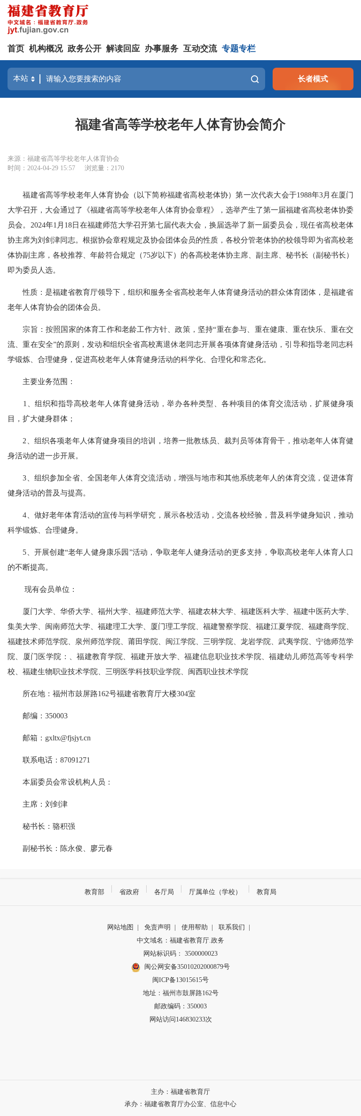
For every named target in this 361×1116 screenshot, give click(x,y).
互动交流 (200, 48)
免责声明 (157, 927)
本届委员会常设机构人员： (60, 782)
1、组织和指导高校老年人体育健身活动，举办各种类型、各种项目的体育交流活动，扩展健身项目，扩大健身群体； (180, 411)
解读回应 (123, 48)
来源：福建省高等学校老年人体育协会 (63, 158)
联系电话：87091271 (49, 760)
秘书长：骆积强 (41, 826)
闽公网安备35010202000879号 (187, 966)
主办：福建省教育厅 (180, 1091)
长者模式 (313, 79)
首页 (16, 48)
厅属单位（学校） (215, 892)
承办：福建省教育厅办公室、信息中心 (180, 1104)
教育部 (94, 892)
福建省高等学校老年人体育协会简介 (180, 124)
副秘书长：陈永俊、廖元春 (60, 848)
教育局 (266, 892)
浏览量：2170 (104, 168)
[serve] (50, 20)
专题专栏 (239, 48)
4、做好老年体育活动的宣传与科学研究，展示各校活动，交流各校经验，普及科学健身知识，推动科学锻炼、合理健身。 (180, 522)
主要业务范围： (41, 381)
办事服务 (162, 48)
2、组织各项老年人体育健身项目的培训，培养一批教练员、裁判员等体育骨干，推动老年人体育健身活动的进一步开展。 (180, 448)
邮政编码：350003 (180, 1006)
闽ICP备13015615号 (180, 979)
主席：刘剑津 (38, 804)
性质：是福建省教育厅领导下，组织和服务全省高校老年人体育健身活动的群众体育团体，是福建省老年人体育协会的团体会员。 (180, 299)
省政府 (129, 892)
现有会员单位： (42, 589)
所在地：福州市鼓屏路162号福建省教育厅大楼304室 (102, 694)
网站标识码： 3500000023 (180, 953)
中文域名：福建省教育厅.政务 (180, 940)
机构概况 (46, 48)
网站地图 (120, 927)
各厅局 (164, 892)
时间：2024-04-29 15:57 (41, 168)
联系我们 (232, 927)
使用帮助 (194, 927)
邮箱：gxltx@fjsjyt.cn (49, 738)
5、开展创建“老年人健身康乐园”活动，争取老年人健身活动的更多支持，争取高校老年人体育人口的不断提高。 (180, 559)
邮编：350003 (38, 716)
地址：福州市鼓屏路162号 (181, 993)
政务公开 (85, 48)
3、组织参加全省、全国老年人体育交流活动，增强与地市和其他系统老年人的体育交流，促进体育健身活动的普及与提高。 (180, 485)
